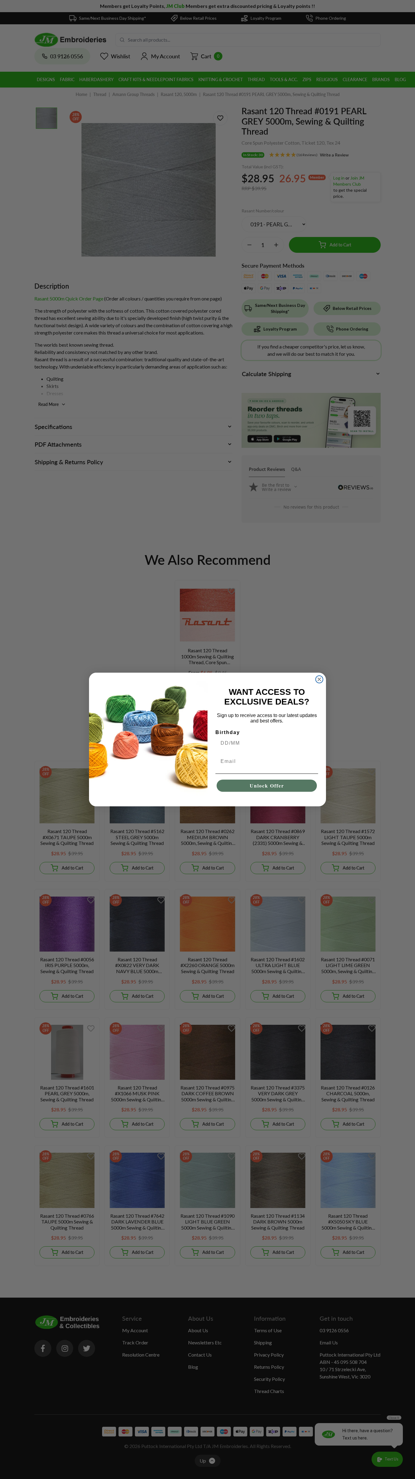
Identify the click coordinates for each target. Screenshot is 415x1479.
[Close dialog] (319, 679)
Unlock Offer (267, 785)
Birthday (227, 732)
